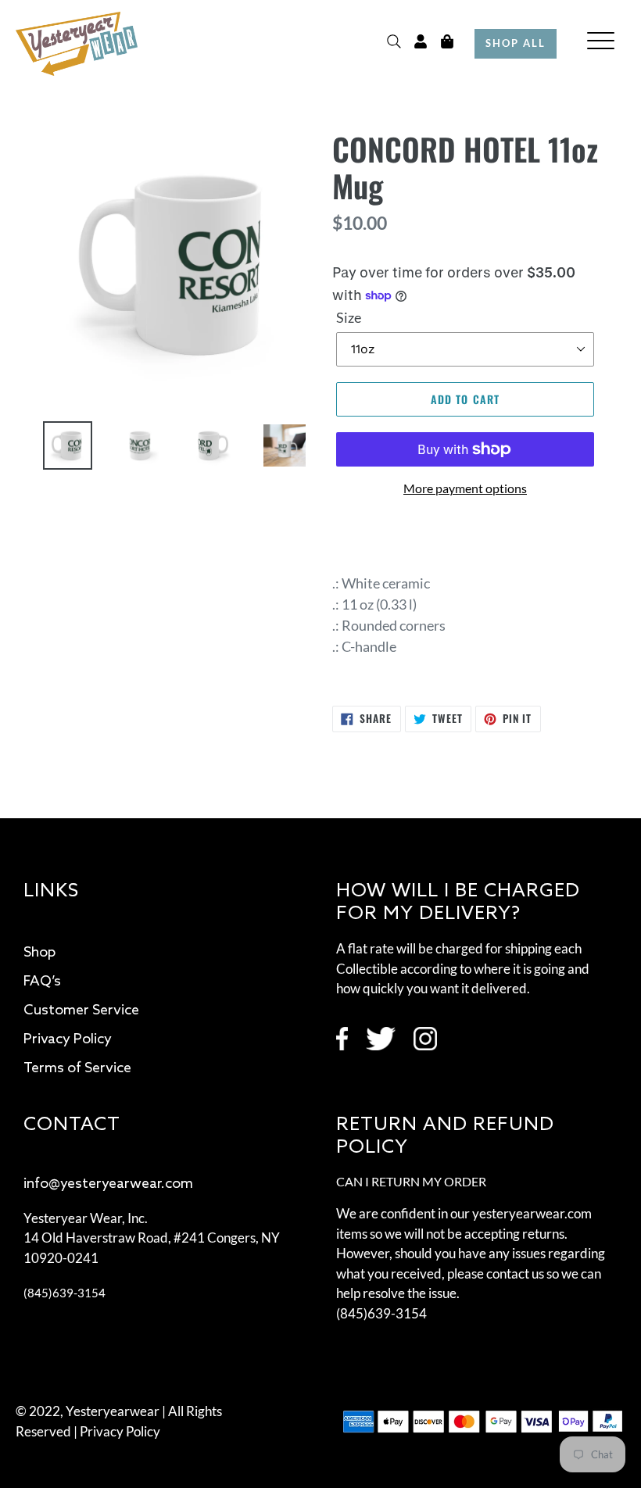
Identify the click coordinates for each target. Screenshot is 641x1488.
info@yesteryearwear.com (108, 1184)
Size (348, 317)
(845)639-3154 (64, 1293)
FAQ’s (42, 981)
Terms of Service (77, 1068)
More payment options (465, 488)
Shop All (515, 43)
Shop (39, 952)
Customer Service (81, 1010)
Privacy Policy (67, 1039)
